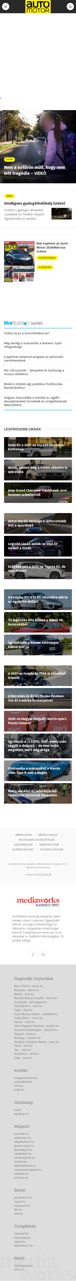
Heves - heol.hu (24, 1022)
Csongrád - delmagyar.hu (30, 1002)
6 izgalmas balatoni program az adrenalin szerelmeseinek (33, 358)
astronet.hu (21, 1133)
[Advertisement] (38, 56)
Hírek (9, 196)
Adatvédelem (23, 844)
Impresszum (23, 835)
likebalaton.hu (23, 1149)
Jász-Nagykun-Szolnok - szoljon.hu (36, 1025)
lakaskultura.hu (24, 1141)
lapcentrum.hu (23, 1245)
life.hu (18, 1209)
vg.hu (17, 1109)
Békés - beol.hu (24, 994)
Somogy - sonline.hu (27, 1037)
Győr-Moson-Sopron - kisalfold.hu (36, 1014)
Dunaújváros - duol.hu (28, 1005)
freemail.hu (21, 1233)
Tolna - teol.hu (23, 1045)
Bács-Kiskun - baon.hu (28, 986)
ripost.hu (19, 1201)
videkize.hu (21, 1173)
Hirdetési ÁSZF (49, 844)
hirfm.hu (19, 1269)
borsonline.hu (23, 1197)
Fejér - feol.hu (23, 1010)
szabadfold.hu (23, 1081)
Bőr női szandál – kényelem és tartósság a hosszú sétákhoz (34, 372)
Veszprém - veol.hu (26, 1053)
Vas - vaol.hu (22, 1049)
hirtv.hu (19, 1085)
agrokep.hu (21, 1113)
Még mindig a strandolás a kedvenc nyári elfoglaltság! (33, 345)
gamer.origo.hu (24, 1145)
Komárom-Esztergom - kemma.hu (36, 1029)
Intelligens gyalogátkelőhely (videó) (34, 203)
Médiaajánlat (48, 835)
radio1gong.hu (23, 1265)
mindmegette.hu (24, 1157)
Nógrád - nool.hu (25, 1034)
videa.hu (19, 1241)
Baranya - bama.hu (26, 990)
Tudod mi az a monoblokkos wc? (27, 333)
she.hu (18, 1213)
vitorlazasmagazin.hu (27, 1169)
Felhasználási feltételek (37, 839)
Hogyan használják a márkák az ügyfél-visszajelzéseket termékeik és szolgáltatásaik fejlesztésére (35, 401)
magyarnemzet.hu (25, 1077)
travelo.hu (20, 1161)
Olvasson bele (47, 258)
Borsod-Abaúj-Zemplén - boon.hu (35, 998)
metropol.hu (22, 1205)
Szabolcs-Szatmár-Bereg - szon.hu (36, 1041)
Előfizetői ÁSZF (23, 849)
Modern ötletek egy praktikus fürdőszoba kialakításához (33, 386)
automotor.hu (22, 1137)
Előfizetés (45, 267)
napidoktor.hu (23, 1153)
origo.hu (19, 1089)
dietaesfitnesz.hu (25, 1165)
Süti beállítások (51, 849)
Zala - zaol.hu (23, 1057)
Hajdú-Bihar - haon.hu (28, 1017)
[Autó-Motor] (38, 6)
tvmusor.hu (21, 1177)
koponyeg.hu (22, 1237)
